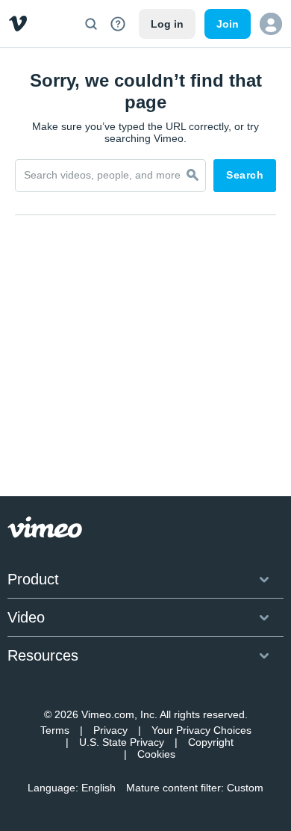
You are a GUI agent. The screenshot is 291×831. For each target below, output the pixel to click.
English (98, 788)
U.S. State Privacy (121, 742)
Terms (54, 730)
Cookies (156, 754)
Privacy (110, 730)
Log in (167, 24)
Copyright (211, 742)
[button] (271, 24)
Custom (245, 788)
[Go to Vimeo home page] (18, 23)
